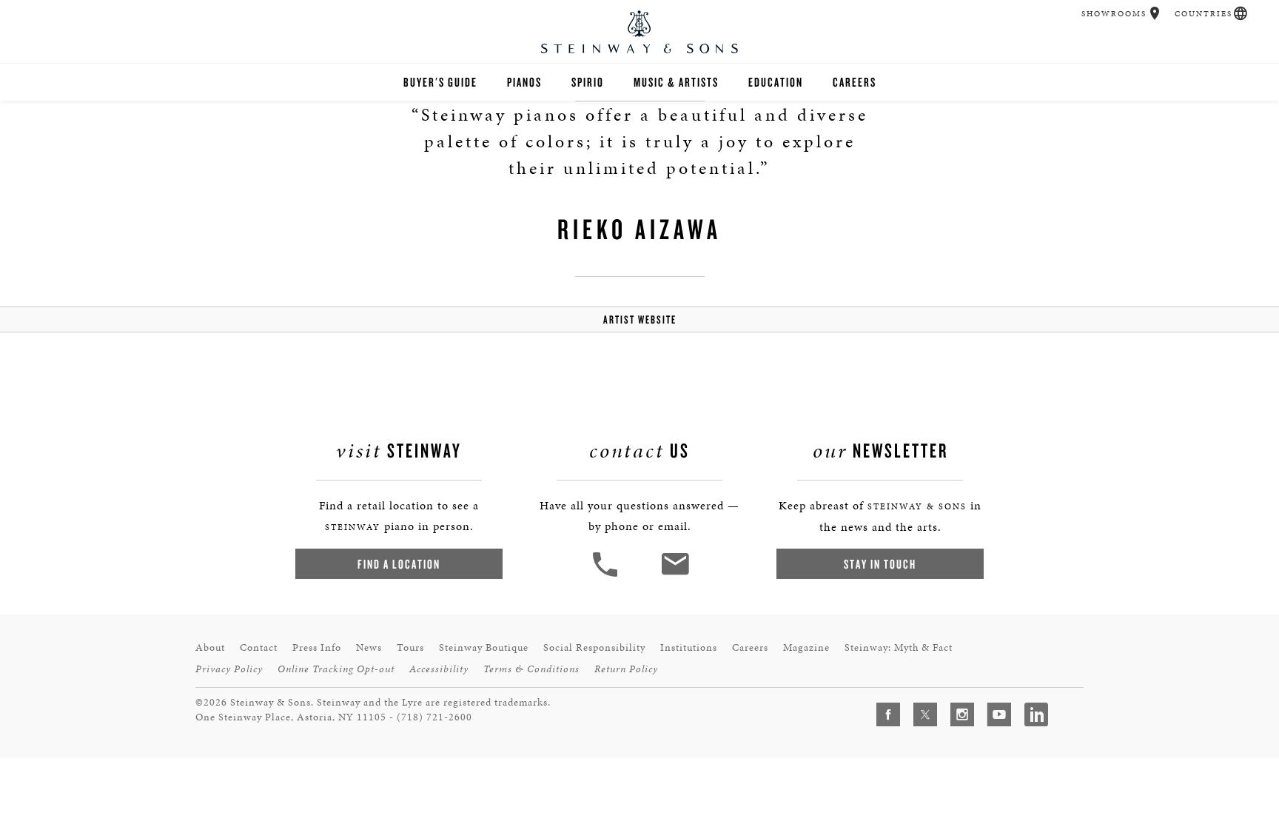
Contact (259, 647)
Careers (854, 82)
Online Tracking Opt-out (336, 669)
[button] (1155, 13)
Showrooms (1114, 13)
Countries (1203, 13)
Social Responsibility (594, 647)
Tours (410, 647)
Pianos (524, 82)
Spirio (587, 82)
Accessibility (439, 669)
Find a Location (398, 564)
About (210, 647)
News (369, 647)
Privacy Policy (229, 669)
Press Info (316, 647)
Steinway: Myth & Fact (899, 647)
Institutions (688, 647)
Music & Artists (676, 82)
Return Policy (626, 669)
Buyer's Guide (440, 82)
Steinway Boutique (483, 647)
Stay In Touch (880, 564)
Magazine (806, 647)
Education (775, 82)
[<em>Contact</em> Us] (675, 574)
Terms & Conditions (531, 669)
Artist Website (640, 319)
